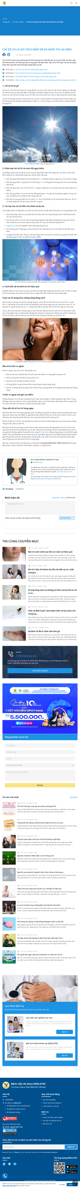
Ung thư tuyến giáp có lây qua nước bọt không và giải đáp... (39, 839)
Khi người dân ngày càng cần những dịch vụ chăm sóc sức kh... (40, 955)
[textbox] (40, 765)
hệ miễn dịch (43, 432)
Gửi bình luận (65, 518)
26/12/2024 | (31, 76)
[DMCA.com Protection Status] (9, 1131)
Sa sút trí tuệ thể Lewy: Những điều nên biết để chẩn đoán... (39, 905)
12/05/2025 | (41, 80)
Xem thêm (74, 797)
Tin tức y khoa (18, 22)
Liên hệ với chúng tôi (40, 671)
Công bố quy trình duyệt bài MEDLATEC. (48, 479)
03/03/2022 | (33, 73)
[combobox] (40, 765)
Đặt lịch (64, 1032)
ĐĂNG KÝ (71, 1147)
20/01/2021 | (26, 69)
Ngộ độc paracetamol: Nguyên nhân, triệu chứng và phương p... (40, 872)
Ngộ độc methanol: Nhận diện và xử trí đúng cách (35, 856)
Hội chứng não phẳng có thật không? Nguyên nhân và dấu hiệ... (40, 922)
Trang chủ (6, 22)
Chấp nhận (72, 1184)
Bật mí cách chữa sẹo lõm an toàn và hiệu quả (50, 551)
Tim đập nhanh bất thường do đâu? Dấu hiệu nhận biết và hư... (40, 938)
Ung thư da (10, 226)
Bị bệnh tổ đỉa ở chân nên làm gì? (44, 631)
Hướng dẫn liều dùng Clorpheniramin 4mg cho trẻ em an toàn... (40, 823)
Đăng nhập (56, 498)
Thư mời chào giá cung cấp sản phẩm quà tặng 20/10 (36, 806)
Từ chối (62, 1184)
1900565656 (9, 1100)
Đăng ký (63, 498)
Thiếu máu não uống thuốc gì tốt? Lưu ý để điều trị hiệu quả (39, 889)
